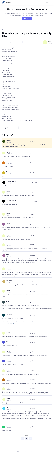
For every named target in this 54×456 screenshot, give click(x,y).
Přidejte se (27, 18)
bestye (50, 43)
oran (7, 341)
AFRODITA (8, 162)
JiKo (7, 426)
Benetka (8, 140)
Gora (7, 301)
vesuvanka (9, 314)
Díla (5, 29)
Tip (7, 128)
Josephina (9, 280)
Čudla (7, 172)
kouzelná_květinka (11, 181)
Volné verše (11, 29)
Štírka (7, 407)
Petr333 (8, 254)
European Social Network (31, 451)
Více (14, 128)
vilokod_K (8, 223)
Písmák (8, 2)
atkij (7, 379)
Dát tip (33, 141)
